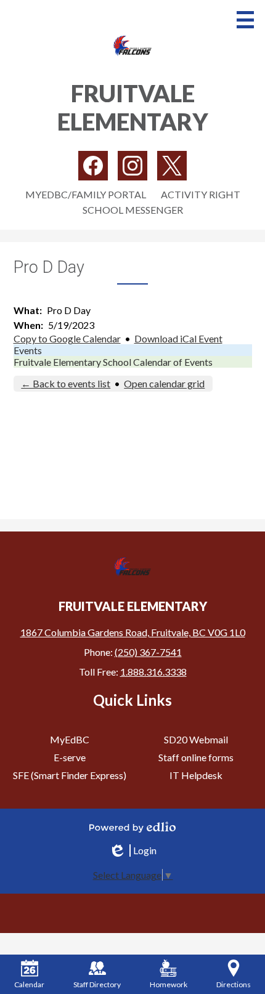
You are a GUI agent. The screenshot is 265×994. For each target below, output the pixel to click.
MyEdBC (69, 739)
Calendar (29, 984)
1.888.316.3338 (153, 671)
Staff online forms (196, 757)
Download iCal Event (178, 338)
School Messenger (133, 210)
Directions (233, 984)
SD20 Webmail (196, 739)
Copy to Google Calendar (67, 338)
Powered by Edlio (132, 827)
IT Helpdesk (195, 775)
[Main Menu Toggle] (245, 19)
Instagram (132, 165)
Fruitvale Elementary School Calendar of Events (113, 362)
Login (132, 850)
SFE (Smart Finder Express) (69, 775)
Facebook (93, 165)
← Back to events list (65, 383)
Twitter (172, 165)
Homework (168, 984)
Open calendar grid (164, 383)
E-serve (70, 757)
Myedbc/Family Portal (85, 194)
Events (28, 350)
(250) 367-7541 (148, 652)
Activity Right (200, 194)
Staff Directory (97, 984)
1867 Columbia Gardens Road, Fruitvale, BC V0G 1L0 (132, 632)
